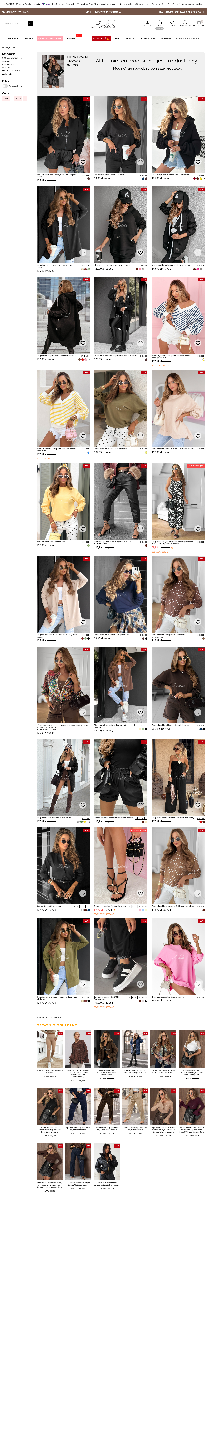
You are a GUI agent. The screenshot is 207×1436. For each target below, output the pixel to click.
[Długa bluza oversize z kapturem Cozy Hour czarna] (120, 315)
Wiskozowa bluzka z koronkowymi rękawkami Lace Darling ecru (192, 1072)
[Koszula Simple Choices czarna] (63, 865)
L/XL (87, 356)
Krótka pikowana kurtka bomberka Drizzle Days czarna (106, 1184)
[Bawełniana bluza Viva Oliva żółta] (63, 501)
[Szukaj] (30, 23)
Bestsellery (148, 38)
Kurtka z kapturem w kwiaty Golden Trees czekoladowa (163, 1071)
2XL (88, 906)
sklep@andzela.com (196, 4)
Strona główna (8, 47)
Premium (166, 38)
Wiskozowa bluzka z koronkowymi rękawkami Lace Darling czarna (50, 1130)
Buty (118, 38)
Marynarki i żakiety (11, 71)
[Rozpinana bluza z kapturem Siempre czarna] (178, 224)
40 (143, 906)
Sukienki (71, 38)
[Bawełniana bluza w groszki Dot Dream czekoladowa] (178, 594)
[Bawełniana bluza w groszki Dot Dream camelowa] (178, 865)
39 (139, 906)
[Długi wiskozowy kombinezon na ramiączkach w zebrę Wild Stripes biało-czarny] (178, 501)
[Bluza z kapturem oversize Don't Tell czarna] (178, 134)
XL (146, 818)
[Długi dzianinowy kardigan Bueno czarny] (63, 777)
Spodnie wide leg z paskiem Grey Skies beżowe (135, 1129)
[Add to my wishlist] (83, 162)
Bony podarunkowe (188, 38)
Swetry (6, 68)
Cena (5, 93)
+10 (88, 822)
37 (133, 906)
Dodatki (130, 38)
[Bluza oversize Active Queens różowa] (178, 956)
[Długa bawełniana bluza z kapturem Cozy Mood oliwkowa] (63, 956)
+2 (204, 269)
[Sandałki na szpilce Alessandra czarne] (120, 865)
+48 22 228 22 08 (163, 4)
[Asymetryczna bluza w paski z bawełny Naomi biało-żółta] (63, 408)
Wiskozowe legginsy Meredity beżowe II (50, 1071)
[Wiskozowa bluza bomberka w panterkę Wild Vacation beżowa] (63, 685)
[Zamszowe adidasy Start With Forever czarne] (120, 956)
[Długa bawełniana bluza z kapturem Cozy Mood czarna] (63, 224)
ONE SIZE (85, 175)
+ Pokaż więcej (8, 74)
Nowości (13, 38)
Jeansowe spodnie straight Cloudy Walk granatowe (78, 1184)
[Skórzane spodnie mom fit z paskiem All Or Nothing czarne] (120, 501)
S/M (82, 356)
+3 (204, 178)
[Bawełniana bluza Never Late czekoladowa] (178, 685)
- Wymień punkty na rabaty (98, 4)
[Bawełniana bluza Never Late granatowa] (120, 594)
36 (129, 906)
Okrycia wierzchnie (49, 38)
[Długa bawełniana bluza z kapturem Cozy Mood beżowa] (63, 594)
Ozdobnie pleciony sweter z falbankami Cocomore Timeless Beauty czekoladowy (78, 1073)
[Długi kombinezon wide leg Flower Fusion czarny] (178, 777)
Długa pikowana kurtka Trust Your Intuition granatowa (135, 1071)
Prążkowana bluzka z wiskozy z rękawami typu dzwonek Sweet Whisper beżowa (163, 1130)
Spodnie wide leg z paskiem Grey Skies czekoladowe (107, 1129)
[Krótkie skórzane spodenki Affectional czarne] (120, 777)
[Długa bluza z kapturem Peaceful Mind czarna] (63, 315)
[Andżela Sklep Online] (103, 24)
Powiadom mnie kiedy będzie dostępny (75, 725)
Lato (84, 38)
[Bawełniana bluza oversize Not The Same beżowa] (178, 408)
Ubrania (28, 38)
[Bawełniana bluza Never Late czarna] (120, 134)
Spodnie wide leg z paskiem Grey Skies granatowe (78, 1129)
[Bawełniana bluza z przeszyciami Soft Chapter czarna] (63, 134)
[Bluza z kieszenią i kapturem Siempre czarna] (120, 224)
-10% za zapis (134, 4)
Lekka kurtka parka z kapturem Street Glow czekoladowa (106, 1072)
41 (146, 906)
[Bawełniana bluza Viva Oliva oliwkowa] (120, 408)
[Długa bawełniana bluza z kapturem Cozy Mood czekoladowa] (120, 685)
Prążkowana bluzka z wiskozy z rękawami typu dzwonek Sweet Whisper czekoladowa (49, 1185)
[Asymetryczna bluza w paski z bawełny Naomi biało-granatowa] (178, 315)
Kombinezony (8, 64)
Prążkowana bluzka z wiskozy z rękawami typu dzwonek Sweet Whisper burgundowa (191, 1130)
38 (136, 906)
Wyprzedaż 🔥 (101, 38)
